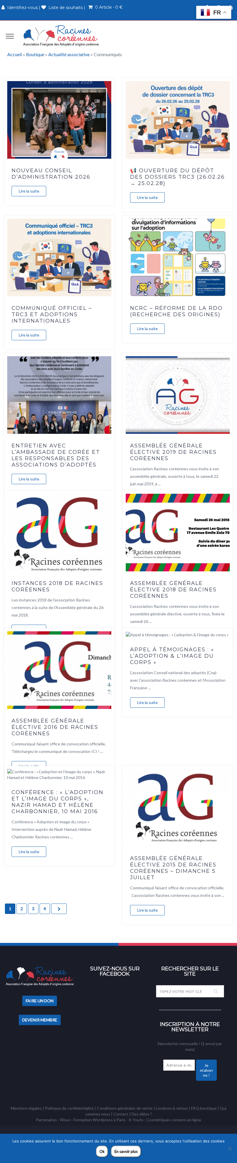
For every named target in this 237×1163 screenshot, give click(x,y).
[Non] (230, 1148)
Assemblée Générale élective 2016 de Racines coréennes (55, 727)
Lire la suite (29, 191)
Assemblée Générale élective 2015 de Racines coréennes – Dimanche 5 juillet (173, 868)
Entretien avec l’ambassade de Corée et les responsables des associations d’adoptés (56, 455)
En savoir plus (126, 1151)
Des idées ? (142, 1113)
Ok (102, 1151)
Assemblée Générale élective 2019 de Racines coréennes (173, 452)
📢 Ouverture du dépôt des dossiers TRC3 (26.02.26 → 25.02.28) (177, 176)
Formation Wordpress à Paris (99, 1119)
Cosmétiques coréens (166, 1119)
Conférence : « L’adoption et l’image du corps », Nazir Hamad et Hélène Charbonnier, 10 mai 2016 (57, 802)
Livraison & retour (172, 1108)
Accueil (14, 54)
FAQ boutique (203, 1108)
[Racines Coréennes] (61, 35)
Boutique (35, 54)
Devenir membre (39, 1019)
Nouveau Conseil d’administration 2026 (51, 173)
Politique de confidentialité (69, 1108)
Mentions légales (26, 1108)
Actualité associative (69, 54)
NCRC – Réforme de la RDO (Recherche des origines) (176, 311)
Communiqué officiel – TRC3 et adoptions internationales (52, 314)
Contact (120, 1113)
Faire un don (39, 1000)
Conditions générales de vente (125, 1108)
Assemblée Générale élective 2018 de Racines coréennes (173, 589)
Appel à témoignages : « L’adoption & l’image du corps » (172, 655)
